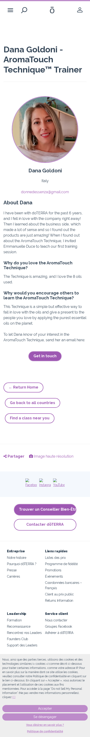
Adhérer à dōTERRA (59, 633)
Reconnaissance (18, 626)
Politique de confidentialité (45, 731)
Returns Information (59, 600)
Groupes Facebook (58, 626)
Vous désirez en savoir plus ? (45, 725)
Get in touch (45, 356)
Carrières (13, 576)
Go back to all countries (32, 403)
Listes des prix (55, 558)
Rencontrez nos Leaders (24, 633)
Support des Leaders (22, 645)
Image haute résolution (53, 456)
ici (13, 697)
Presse (12, 570)
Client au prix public (59, 594)
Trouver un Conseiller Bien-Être (47, 509)
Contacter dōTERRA (45, 524)
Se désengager (45, 717)
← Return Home (23, 387)
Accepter (45, 708)
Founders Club (17, 639)
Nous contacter (56, 620)
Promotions (53, 570)
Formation (14, 620)
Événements (54, 576)
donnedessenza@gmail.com (45, 192)
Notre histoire (16, 558)
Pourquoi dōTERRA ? (21, 564)
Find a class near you (29, 418)
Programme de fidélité (61, 564)
